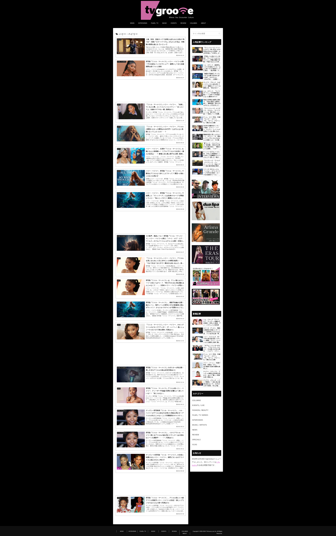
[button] (219, 33)
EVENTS (163, 531)
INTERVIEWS (132, 531)
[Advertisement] (151, 91)
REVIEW (174, 531)
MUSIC (153, 531)
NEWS (122, 531)
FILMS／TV (143, 531)
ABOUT (185, 533)
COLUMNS (185, 531)
